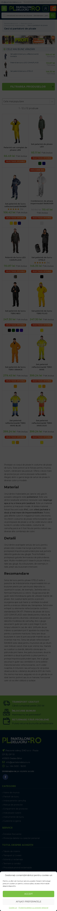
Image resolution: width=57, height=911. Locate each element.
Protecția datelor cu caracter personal (33, 908)
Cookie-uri (13, 908)
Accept (28, 894)
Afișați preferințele (28, 901)
